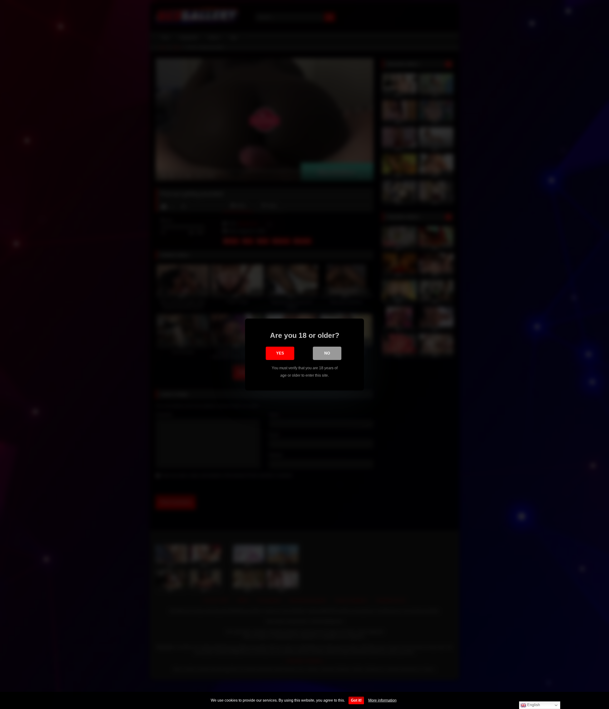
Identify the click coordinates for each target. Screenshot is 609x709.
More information (382, 700)
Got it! (356, 700)
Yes (280, 353)
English (533, 705)
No (327, 353)
